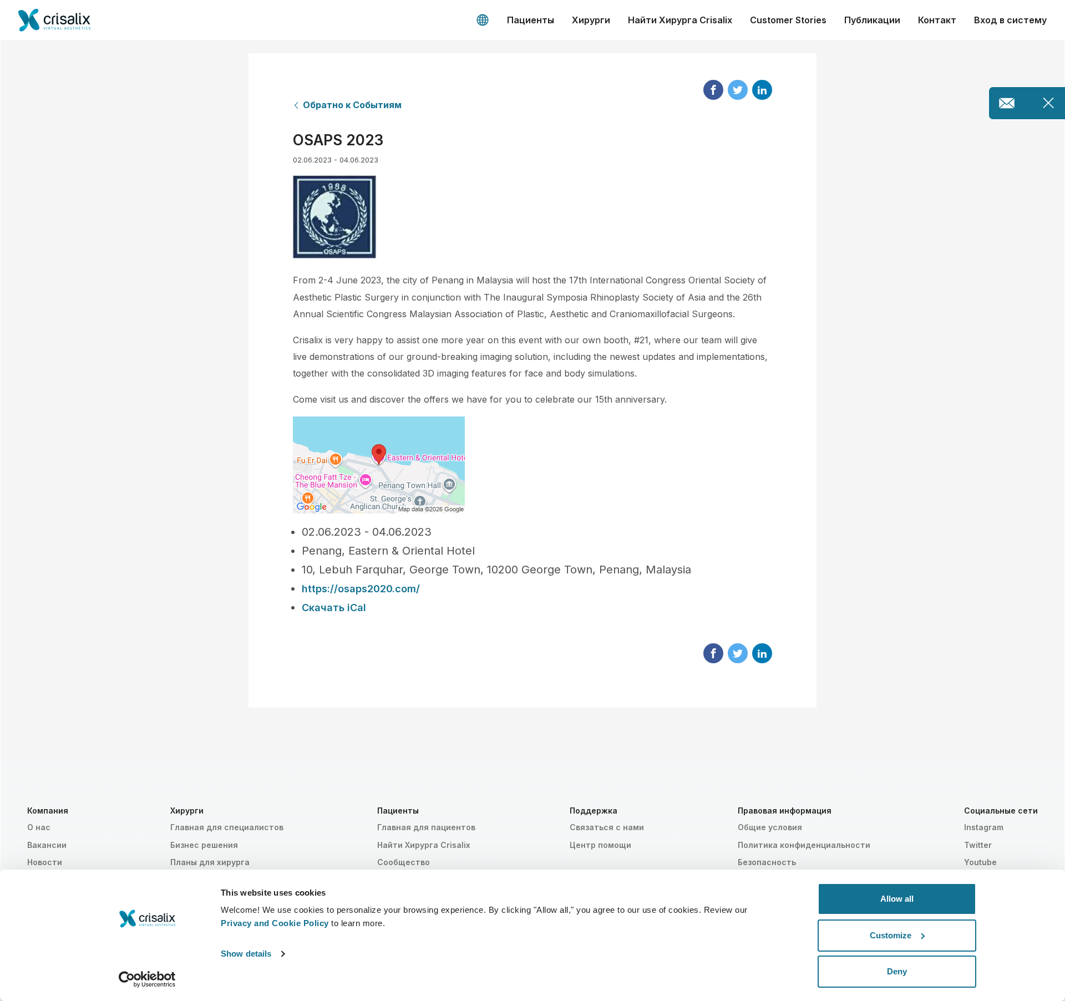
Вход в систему (1010, 20)
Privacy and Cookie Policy (275, 923)
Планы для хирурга (210, 862)
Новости (44, 862)
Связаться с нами (607, 827)
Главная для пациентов (426, 827)
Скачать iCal (334, 607)
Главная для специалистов (226, 827)
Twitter (978, 845)
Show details (246, 953)
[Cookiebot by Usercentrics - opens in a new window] (147, 979)
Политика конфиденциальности (804, 845)
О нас (38, 827)
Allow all (897, 898)
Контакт (937, 20)
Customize (890, 935)
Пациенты (530, 20)
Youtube (980, 862)
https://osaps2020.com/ (361, 588)
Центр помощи (600, 845)
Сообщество (403, 862)
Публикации (872, 20)
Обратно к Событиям (352, 104)
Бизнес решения (204, 845)
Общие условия (770, 827)
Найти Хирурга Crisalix (680, 20)
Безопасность (767, 862)
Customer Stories (788, 20)
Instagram (983, 827)
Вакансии (47, 845)
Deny (897, 971)
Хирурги (591, 20)
